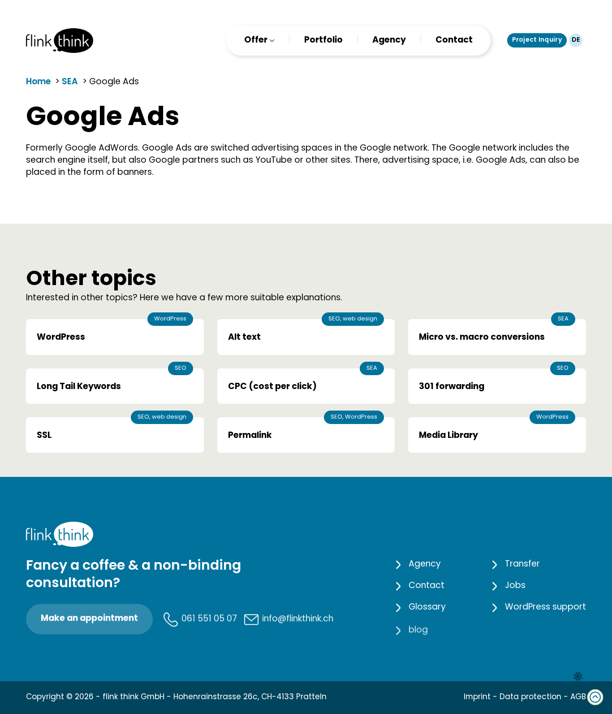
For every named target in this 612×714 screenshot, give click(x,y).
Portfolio (323, 40)
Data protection (530, 697)
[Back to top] (595, 697)
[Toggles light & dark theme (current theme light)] (578, 677)
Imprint (477, 697)
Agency (389, 40)
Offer (255, 40)
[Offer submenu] (271, 40)
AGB (578, 697)
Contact (454, 40)
